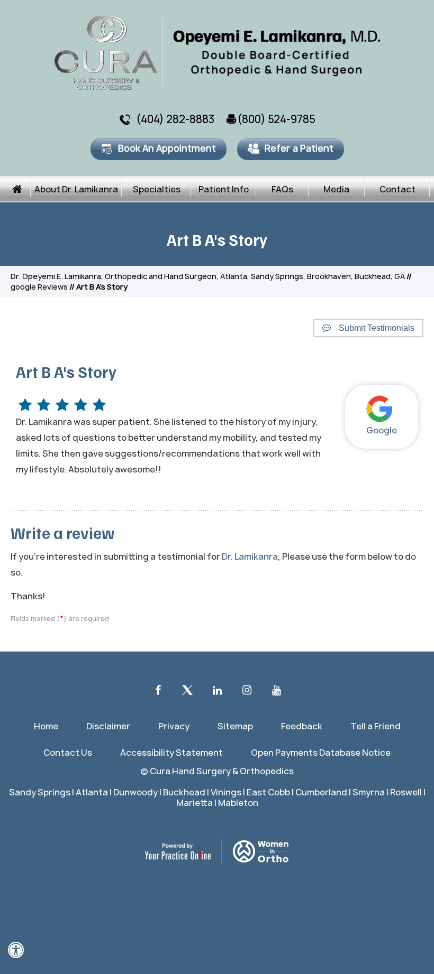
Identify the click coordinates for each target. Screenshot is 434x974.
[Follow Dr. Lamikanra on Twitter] (187, 693)
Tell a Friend (375, 726)
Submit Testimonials (376, 327)
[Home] (17, 189)
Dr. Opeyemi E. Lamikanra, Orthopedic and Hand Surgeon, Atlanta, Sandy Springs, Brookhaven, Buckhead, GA (208, 276)
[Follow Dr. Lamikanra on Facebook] (157, 693)
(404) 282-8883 (175, 119)
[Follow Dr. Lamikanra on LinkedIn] (217, 693)
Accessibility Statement (171, 752)
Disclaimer (108, 726)
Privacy (173, 726)
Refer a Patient (299, 148)
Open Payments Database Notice (321, 752)
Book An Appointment (167, 148)
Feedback (301, 726)
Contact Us (67, 752)
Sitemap (235, 726)
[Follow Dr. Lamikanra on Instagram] (246, 693)
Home (46, 726)
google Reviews (39, 287)
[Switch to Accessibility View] (16, 950)
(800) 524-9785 (276, 119)
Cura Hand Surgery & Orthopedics (222, 771)
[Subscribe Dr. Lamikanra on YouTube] (276, 693)
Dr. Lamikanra (250, 556)
